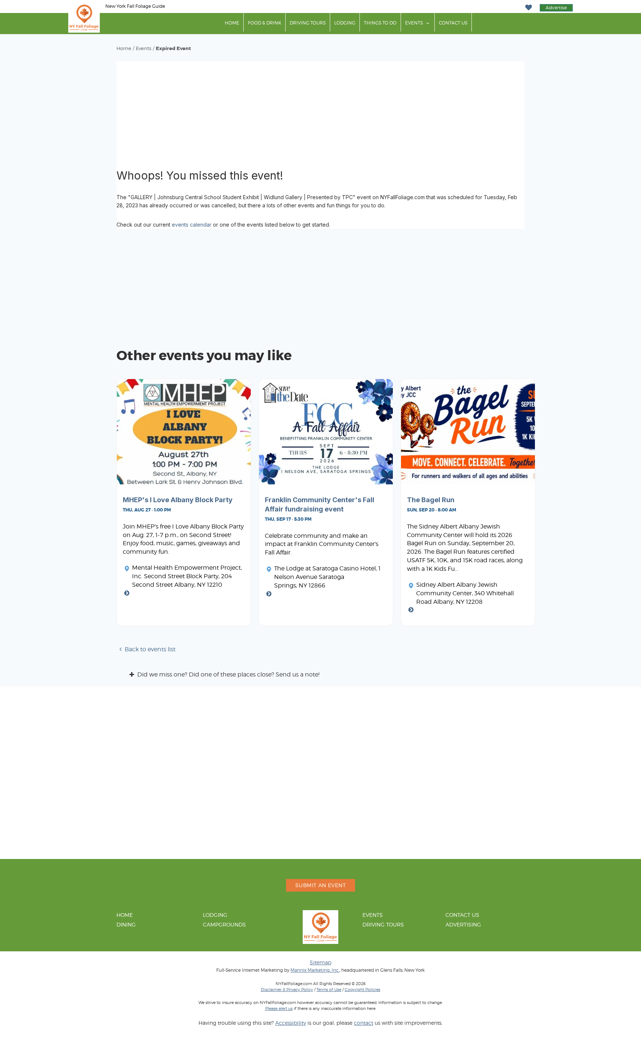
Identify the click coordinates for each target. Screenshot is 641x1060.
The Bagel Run (430, 500)
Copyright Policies (362, 989)
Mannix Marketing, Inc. (314, 970)
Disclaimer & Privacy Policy (287, 989)
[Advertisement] (320, 113)
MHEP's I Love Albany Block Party (178, 500)
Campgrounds (224, 924)
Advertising (463, 924)
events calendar (191, 224)
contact (363, 1023)
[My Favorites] (528, 7)
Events (414, 23)
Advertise (556, 7)
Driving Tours (308, 23)
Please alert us (279, 1008)
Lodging (344, 23)
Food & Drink (264, 23)
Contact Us (453, 23)
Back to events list (150, 649)
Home (232, 23)
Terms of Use (328, 989)
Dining (126, 924)
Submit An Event (320, 885)
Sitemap (320, 962)
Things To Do (380, 23)
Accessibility (290, 1023)
